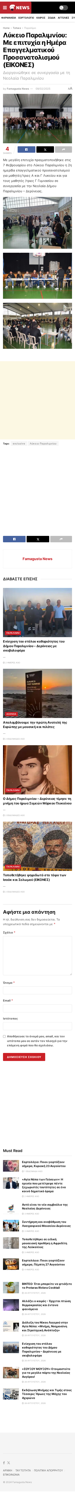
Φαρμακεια (8, 17)
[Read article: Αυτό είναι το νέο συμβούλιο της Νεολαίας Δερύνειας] (11, 1208)
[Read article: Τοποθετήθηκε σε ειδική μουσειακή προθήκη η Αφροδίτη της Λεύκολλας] (11, 1243)
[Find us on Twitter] (8, 1463)
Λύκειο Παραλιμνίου (43, 443)
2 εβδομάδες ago (15, 739)
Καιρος (40, 17)
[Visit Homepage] (19, 8)
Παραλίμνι (30, 27)
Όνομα (9, 983)
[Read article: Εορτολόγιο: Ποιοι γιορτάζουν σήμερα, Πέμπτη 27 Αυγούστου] (11, 1264)
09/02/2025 (43, 88)
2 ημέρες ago (12, 662)
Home (6, 27)
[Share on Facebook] (26, 149)
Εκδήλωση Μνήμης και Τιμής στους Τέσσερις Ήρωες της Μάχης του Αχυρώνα (47, 1394)
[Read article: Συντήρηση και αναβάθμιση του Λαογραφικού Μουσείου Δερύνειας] (11, 1225)
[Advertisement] (37, 400)
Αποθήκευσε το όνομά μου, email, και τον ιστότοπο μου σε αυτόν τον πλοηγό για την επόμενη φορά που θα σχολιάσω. (37, 1041)
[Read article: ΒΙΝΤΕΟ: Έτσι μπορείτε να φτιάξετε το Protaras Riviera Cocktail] (11, 1287)
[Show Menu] (5, 8)
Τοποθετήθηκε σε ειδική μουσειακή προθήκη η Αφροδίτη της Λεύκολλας (44, 1243)
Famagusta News (18, 88)
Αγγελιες (63, 17)
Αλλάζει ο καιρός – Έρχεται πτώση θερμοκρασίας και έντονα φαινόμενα (46, 1305)
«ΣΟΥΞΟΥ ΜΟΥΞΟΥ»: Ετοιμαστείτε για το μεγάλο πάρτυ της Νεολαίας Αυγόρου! (46, 1372)
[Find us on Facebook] (4, 1463)
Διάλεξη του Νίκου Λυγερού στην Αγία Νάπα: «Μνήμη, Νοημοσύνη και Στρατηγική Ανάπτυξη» (45, 1326)
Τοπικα (17, 27)
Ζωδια (51, 17)
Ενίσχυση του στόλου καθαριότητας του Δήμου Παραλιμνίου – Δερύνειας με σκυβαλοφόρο (33, 645)
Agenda (11, 714)
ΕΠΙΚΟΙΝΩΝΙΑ (11, 1474)
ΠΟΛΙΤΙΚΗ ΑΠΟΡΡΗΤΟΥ (48, 1470)
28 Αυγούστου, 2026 (35, 1293)
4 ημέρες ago (31, 1269)
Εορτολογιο (26, 17)
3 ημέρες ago (31, 1213)
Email (8, 1000)
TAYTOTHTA (23, 1470)
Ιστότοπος (10, 1018)
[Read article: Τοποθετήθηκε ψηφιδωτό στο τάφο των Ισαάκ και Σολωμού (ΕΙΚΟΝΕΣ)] (37, 846)
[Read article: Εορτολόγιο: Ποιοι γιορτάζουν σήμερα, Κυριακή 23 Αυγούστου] (11, 1165)
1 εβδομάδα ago (33, 1171)
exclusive (19, 443)
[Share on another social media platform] (63, 149)
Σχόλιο (9, 932)
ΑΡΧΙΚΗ (7, 1470)
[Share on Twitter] (45, 149)
